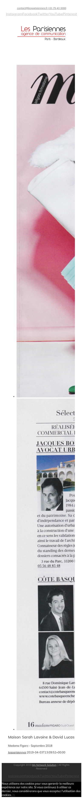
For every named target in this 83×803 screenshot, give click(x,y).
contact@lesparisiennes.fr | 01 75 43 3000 (41, 8)
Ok (13, 795)
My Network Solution (44, 764)
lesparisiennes (17, 752)
